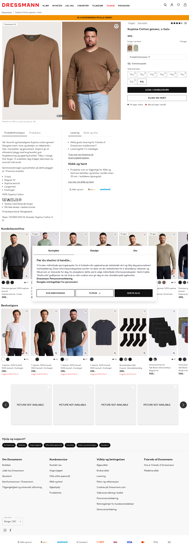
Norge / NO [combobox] (10, 521)
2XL (132, 74)
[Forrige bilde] (5, 71)
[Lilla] (164, 282)
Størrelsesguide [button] (139, 63)
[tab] (14, 133)
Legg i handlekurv (157, 90)
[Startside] (20, 5)
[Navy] (3, 282)
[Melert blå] (159, 282)
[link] (172, 5)
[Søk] (165, 5)
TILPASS (93, 293)
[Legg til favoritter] (116, 26)
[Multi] (155, 359)
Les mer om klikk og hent (81, 182)
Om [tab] (135, 250)
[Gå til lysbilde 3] (62, 115)
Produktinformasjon (138, 57)
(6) (185, 23)
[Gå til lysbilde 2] (60, 115)
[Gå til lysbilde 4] (64, 115)
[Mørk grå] (7, 282)
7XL (182, 74)
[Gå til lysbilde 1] (58, 115)
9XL (142, 81)
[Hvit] (3, 359)
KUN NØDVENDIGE (55, 293)
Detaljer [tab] (94, 250)
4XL (152, 74)
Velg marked (7, 517)
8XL (132, 81)
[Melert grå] (125, 359)
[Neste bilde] (117, 71)
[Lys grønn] (135, 48)
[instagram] (5, 530)
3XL (142, 74)
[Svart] (12, 282)
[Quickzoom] (26, 276)
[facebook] (10, 530)
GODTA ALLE (133, 293)
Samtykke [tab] (53, 250)
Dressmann (7, 12)
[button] (31, 404)
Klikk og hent (157, 98)
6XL (172, 74)
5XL (162, 74)
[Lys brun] (129, 48)
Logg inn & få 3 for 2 (10, 374)
